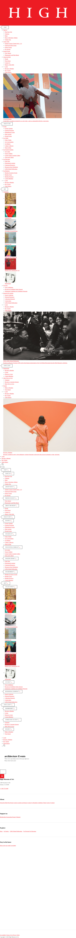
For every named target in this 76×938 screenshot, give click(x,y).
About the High (4, 802)
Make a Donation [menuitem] (9, 387)
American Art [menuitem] (8, 218)
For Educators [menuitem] (6, 159)
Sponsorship (9, 817)
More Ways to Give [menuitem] (9, 384)
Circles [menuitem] (6, 372)
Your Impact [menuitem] (8, 389)
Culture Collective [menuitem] (9, 145)
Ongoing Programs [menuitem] (9, 130)
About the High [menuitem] (7, 57)
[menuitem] (39, 74)
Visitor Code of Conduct (49, 802)
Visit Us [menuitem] (5, 30)
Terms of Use (9, 935)
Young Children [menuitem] (8, 153)
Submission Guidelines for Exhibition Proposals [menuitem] (16, 291)
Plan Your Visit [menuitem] (8, 32)
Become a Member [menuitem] (9, 68)
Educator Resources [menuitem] (9, 297)
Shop (1, 831)
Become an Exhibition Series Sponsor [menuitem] (14, 289)
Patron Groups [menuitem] (8, 47)
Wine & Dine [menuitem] (8, 147)
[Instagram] (2, 847)
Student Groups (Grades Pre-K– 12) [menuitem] (13, 43)
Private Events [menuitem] (6, 51)
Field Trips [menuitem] (7, 161)
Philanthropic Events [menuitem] (10, 132)
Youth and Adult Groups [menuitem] (10, 45)
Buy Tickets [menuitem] (8, 70)
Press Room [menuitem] (8, 61)
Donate (14, 817)
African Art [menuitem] (7, 205)
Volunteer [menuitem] (7, 380)
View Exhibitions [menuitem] (9, 287)
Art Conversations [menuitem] (9, 142)
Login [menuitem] (6, 66)
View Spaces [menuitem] (8, 53)
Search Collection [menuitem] (9, 295)
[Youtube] (7, 847)
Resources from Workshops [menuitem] (11, 167)
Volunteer (18, 817)
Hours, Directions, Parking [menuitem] (11, 37)
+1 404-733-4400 (4, 788)
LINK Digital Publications (16, 831)
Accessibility (3, 935)
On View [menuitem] (5, 285)
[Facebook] (0, 847)
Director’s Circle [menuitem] (9, 374)
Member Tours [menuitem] (8, 174)
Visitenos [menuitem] (7, 34)
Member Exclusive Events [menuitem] (11, 173)
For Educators (32, 831)
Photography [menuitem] (8, 283)
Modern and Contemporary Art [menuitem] (12, 270)
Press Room (11, 802)
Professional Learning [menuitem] (10, 163)
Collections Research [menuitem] (10, 299)
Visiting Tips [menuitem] (8, 39)
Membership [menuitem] (6, 368)
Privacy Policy (16, 935)
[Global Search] (3, 464)
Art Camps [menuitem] (7, 151)
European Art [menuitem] (8, 244)
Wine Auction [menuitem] (8, 134)
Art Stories (6, 831)
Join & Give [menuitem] (7, 365)
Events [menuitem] (4, 126)
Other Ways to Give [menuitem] (8, 378)
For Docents (26, 831)
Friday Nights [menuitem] (8, 140)
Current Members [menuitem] (9, 178)
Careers (15, 802)
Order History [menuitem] (8, 72)
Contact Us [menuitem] (7, 62)
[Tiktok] (3, 847)
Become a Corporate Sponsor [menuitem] (12, 382)
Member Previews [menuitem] (9, 176)
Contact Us (30, 802)
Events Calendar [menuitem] (9, 128)
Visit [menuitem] (5, 27)
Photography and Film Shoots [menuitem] (12, 55)
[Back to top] (3, 772)
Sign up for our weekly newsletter (8, 845)
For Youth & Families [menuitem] (8, 149)
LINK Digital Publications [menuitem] (11, 169)
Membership (3, 817)
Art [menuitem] (5, 189)
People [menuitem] (6, 59)
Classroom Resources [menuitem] (10, 165)
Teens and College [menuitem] (9, 157)
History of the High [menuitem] (9, 64)
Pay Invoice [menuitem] (7, 49)
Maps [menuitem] (6, 35)
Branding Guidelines (38, 802)
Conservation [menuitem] (8, 301)
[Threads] (38, 924)
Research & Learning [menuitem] (8, 293)
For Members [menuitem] (6, 171)
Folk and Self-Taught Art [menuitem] (11, 257)
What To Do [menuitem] (7, 123)
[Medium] (5, 847)
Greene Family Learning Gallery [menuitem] (12, 155)
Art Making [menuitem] (7, 144)
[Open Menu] (2, 467)
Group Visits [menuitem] (6, 41)
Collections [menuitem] (6, 192)
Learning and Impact (22, 802)
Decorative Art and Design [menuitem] (11, 231)
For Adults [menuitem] (5, 138)
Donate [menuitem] (5, 385)
